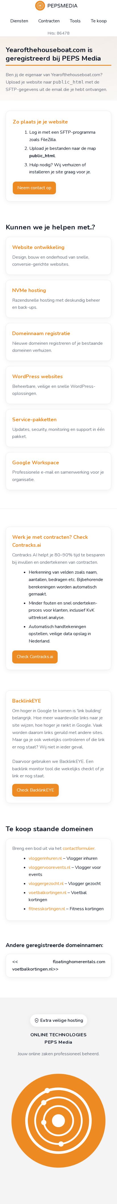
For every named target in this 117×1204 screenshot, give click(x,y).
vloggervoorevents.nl (49, 867)
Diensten (19, 21)
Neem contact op (34, 188)
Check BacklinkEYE (35, 790)
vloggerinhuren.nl (45, 858)
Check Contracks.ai (35, 657)
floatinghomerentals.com (79, 962)
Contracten (49, 21)
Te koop (99, 21)
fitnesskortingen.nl (47, 909)
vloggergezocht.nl (46, 883)
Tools (75, 21)
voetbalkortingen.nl (47, 893)
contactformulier (79, 848)
